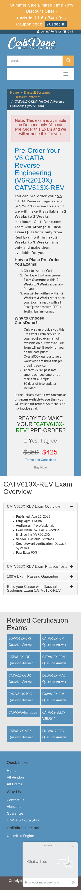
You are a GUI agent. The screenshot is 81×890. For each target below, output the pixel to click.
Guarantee (15, 813)
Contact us (15, 800)
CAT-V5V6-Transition (23, 712)
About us (14, 807)
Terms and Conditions (40, 459)
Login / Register (50, 31)
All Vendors (16, 777)
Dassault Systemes (37, 92)
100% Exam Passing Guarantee (32, 576)
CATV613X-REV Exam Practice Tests (37, 566)
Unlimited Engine (20, 836)
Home (14, 92)
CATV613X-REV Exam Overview (33, 506)
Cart (69, 31)
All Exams (14, 784)
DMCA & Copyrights (23, 820)
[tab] (40, 506)
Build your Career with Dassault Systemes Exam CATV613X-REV (34, 589)
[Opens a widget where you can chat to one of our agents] (50, 864)
